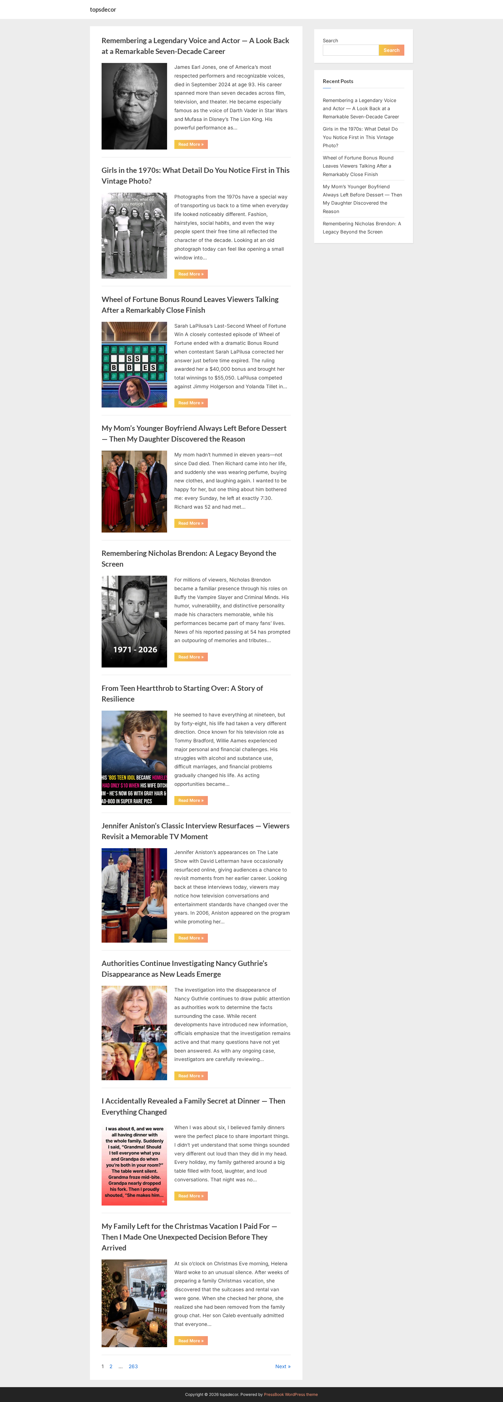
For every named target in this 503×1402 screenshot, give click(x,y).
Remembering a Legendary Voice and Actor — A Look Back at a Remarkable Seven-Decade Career (361, 108)
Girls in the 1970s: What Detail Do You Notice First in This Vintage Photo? (360, 137)
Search (330, 40)
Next (280, 1366)
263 (133, 1366)
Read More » (193, 145)
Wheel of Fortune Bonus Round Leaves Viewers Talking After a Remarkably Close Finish (358, 166)
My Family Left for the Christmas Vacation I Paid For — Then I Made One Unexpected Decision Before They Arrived (189, 1237)
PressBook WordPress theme (291, 1394)
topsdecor (103, 9)
